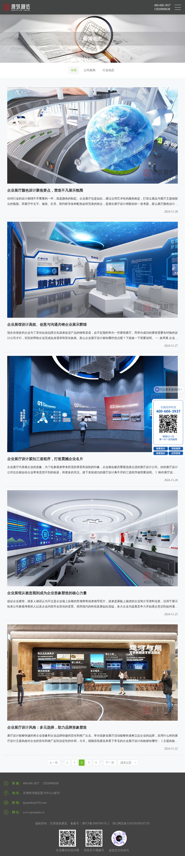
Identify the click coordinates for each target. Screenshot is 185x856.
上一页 (53, 762)
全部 (74, 70)
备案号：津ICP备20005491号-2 (89, 823)
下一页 (110, 762)
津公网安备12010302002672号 (131, 823)
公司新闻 (89, 70)
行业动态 (108, 70)
